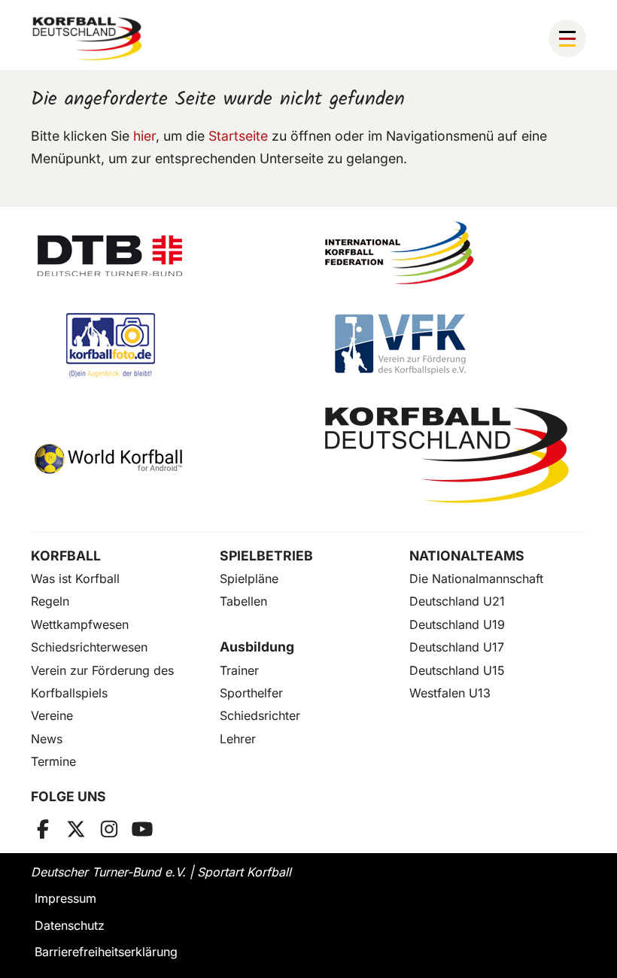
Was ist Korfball (75, 578)
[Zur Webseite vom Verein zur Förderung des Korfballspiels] (453, 344)
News (46, 738)
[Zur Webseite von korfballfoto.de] (163, 344)
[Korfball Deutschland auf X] (76, 829)
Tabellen (243, 601)
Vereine (52, 715)
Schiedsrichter (260, 715)
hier (144, 136)
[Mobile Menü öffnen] (567, 38)
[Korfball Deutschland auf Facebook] (43, 829)
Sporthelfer (251, 692)
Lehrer (238, 738)
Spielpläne (249, 578)
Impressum (65, 898)
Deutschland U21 (457, 601)
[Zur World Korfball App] (163, 455)
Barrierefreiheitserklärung (106, 951)
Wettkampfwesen (80, 624)
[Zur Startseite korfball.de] (87, 38)
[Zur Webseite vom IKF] (453, 253)
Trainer (239, 670)
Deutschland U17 (456, 647)
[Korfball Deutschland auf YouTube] (142, 829)
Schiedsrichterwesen (89, 647)
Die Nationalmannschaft (476, 578)
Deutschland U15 (457, 670)
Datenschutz (70, 925)
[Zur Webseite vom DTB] (163, 253)
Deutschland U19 (457, 624)
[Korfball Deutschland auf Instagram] (109, 829)
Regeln (50, 601)
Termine (53, 761)
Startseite (238, 136)
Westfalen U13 (450, 692)
